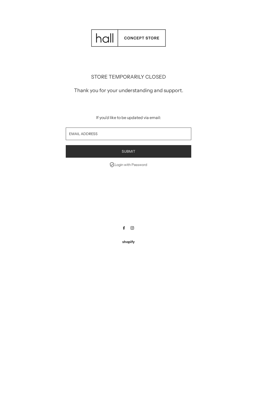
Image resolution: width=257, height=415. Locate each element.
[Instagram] (132, 228)
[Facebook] (124, 228)
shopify (128, 242)
